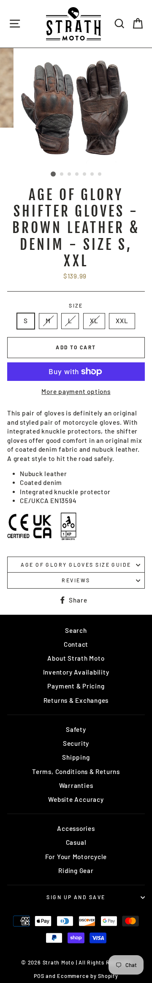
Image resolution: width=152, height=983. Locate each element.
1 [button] (53, 174)
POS (39, 975)
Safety (76, 729)
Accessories (76, 828)
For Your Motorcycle (76, 856)
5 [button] (85, 174)
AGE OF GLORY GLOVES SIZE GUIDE (76, 565)
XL (94, 320)
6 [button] (92, 174)
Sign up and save (75, 897)
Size (76, 305)
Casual (76, 842)
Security (76, 743)
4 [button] (77, 174)
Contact (76, 644)
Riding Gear (75, 870)
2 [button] (62, 174)
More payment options (75, 391)
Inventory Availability (76, 672)
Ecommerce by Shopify (87, 975)
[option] (76, 108)
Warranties (76, 785)
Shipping (76, 757)
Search (76, 630)
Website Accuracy (75, 799)
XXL (122, 320)
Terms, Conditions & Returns (76, 771)
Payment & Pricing (75, 686)
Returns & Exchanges (76, 700)
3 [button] (70, 174)
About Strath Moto (75, 658)
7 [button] (100, 174)
